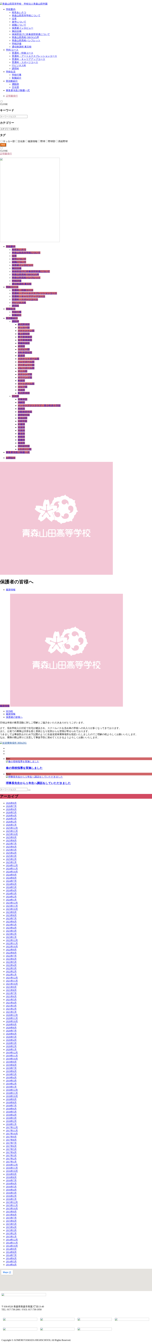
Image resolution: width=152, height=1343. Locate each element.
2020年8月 (11, 1027)
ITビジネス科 (19, 65)
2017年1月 (11, 1161)
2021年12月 (12, 977)
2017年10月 (12, 1133)
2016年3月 (11, 1193)
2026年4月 (11, 815)
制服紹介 (16, 78)
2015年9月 (11, 1211)
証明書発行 (12, 96)
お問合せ (10, 458)
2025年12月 (12, 828)
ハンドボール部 (26, 362)
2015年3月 (11, 1230)
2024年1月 (11, 900)
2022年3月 (11, 968)
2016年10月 (12, 1171)
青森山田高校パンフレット (26, 40)
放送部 (21, 443)
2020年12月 (12, 1015)
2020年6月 (11, 1034)
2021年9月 (11, 987)
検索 (3, 145)
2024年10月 (12, 871)
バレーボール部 (26, 368)
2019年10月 (12, 1059)
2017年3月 (11, 1155)
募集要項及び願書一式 (18, 90)
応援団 (21, 424)
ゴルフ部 (22, 387)
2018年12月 (12, 1090)
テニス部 (22, 371)
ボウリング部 (25, 377)
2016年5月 (11, 1186)
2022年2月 (11, 971)
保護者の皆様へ (14, 717)
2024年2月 (11, 896)
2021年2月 (11, 1009)
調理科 (15, 68)
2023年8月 (11, 915)
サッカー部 (24, 327)
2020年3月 (11, 1043)
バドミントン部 (26, 330)
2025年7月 (11, 843)
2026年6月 (11, 809)
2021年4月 (11, 1002)
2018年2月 (11, 1121)
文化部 (15, 87)
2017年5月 (11, 1149)
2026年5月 (11, 812)
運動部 (15, 84)
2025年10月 (12, 834)
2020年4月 (11, 1040)
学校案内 (10, 9)
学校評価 (16, 43)
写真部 (21, 430)
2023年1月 (11, 937)
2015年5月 (11, 1224)
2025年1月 (11, 862)
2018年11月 (12, 1093)
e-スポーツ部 (24, 449)
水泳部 (21, 390)
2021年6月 (11, 996)
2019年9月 (11, 1062)
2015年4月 (11, 1227)
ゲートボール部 (26, 383)
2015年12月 (12, 1202)
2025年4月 (11, 853)
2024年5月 (11, 887)
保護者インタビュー (22, 28)
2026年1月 (11, 825)
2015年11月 (12, 1205)
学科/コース (12, 50)
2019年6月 (11, 1071)
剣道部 (21, 380)
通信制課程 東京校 (21, 46)
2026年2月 (11, 822)
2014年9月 (11, 1249)
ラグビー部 (24, 349)
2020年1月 (11, 1049)
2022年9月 (11, 949)
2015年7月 (11, 1218)
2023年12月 (12, 903)
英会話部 (22, 418)
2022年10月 (12, 946)
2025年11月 (12, 831)
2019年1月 (11, 1087)
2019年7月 (11, 1068)
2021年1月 (11, 1012)
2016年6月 (11, 1183)
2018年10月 (12, 1096)
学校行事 (16, 75)
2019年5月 (11, 1074)
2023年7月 (11, 918)
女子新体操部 (25, 340)
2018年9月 (11, 1099)
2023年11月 (12, 906)
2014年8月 (11, 1252)
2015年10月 (12, 1208)
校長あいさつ (19, 12)
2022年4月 (11, 965)
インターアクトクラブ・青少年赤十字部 (39, 405)
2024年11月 (12, 868)
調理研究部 (24, 415)
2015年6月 (11, 1221)
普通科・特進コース (22, 53)
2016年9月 (11, 1174)
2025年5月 (11, 850)
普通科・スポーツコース (25, 62)
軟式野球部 (24, 393)
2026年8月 (11, 803)
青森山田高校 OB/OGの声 (25, 37)
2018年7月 (11, 1105)
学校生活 (10, 71)
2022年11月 (12, 943)
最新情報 (10, 589)
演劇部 (21, 402)
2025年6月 (11, 846)
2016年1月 (11, 1199)
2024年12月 (12, 865)
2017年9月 (11, 1137)
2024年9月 (11, 875)
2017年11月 (12, 1130)
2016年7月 (11, 1180)
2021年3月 (11, 1006)
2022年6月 (11, 959)
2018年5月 (11, 1112)
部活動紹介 (12, 81)
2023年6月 (11, 921)
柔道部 (21, 355)
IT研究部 (22, 421)
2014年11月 (12, 1243)
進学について (19, 21)
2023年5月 (11, 924)
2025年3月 (11, 856)
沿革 (14, 18)
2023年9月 (11, 912)
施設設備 (16, 31)
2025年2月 (11, 859)
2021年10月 (12, 984)
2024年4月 (11, 890)
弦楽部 (21, 427)
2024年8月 (11, 878)
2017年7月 (11, 1143)
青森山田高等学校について (26, 15)
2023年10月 (12, 909)
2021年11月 (12, 981)
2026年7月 (11, 806)
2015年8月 (11, 1214)
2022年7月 (11, 956)
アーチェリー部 (26, 365)
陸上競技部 (24, 334)
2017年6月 (11, 1146)
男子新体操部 (25, 337)
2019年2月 (11, 1084)
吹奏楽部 (22, 399)
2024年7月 (11, 881)
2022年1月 (11, 974)
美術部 (21, 408)
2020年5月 (11, 1037)
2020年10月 (12, 1021)
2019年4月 (11, 1077)
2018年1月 (11, 1124)
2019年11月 (12, 1055)
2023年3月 (11, 931)
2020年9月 (11, 1024)
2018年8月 (11, 1102)
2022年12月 (12, 940)
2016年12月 (12, 1165)
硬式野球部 (24, 324)
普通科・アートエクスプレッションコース (34, 56)
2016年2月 (11, 1196)
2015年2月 (11, 1233)
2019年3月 (11, 1080)
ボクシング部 (25, 374)
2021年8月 (11, 990)
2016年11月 (12, 1168)
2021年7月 (11, 993)
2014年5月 (11, 1261)
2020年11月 (12, 1018)
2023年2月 (11, 934)
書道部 (21, 433)
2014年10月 (12, 1246)
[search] (29, 790)
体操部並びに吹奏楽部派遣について (31, 34)
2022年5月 (11, 962)
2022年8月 (11, 953)
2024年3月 (11, 893)
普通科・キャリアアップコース (28, 59)
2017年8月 (11, 1140)
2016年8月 (11, 1177)
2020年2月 (11, 1046)
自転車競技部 (25, 352)
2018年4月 (11, 1115)
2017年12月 (12, 1127)
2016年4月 (11, 1190)
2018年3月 (11, 1118)
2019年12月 (12, 1052)
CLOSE (4, 104)
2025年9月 (11, 837)
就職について (19, 25)
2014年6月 (11, 1258)
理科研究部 (24, 446)
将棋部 (21, 436)
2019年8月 (11, 1065)
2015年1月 (11, 1236)
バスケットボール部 (28, 358)
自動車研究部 (25, 411)
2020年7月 (11, 1030)
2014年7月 (11, 1255)
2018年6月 (11, 1108)
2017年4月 (11, 1152)
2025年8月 (11, 840)
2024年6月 (11, 884)
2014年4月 (11, 1264)
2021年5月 (11, 999)
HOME (9, 711)
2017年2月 (11, 1158)
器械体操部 (24, 343)
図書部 (21, 440)
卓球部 (21, 346)
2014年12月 (12, 1239)
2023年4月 (11, 928)
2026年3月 (11, 818)
